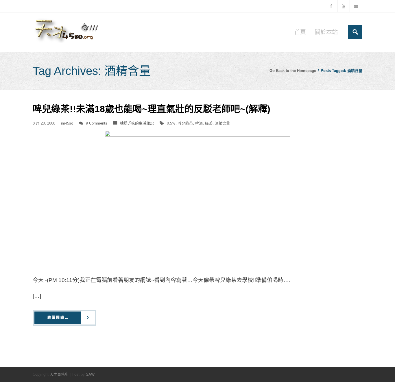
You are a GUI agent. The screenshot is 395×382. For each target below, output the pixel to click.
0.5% (171, 123)
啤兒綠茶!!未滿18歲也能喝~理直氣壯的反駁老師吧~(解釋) (151, 109)
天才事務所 (59, 374)
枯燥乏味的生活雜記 (137, 123)
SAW (90, 374)
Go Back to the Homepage (293, 70)
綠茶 (209, 123)
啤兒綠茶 (185, 123)
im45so (67, 123)
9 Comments (96, 123)
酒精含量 (222, 123)
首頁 (300, 32)
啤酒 (199, 123)
